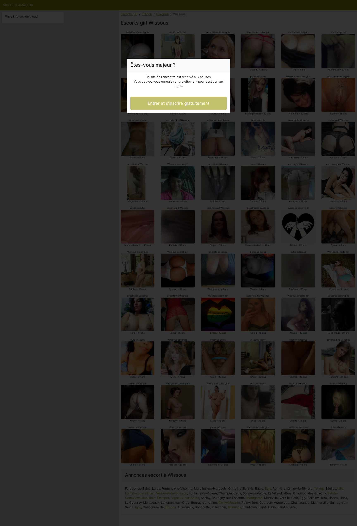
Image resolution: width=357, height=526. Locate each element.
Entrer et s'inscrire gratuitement (178, 103)
